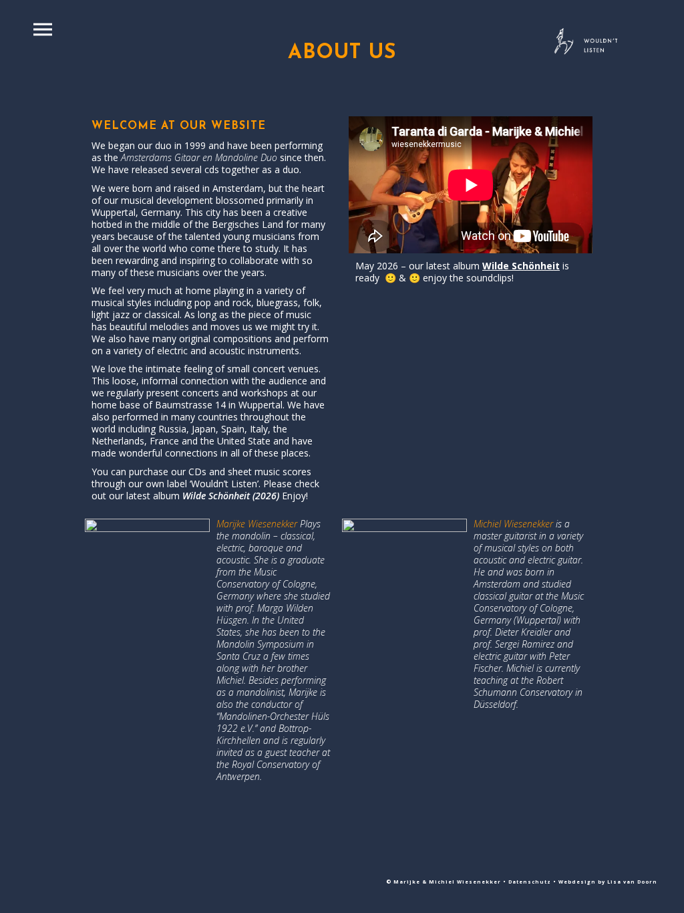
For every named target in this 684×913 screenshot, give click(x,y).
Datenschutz (530, 881)
